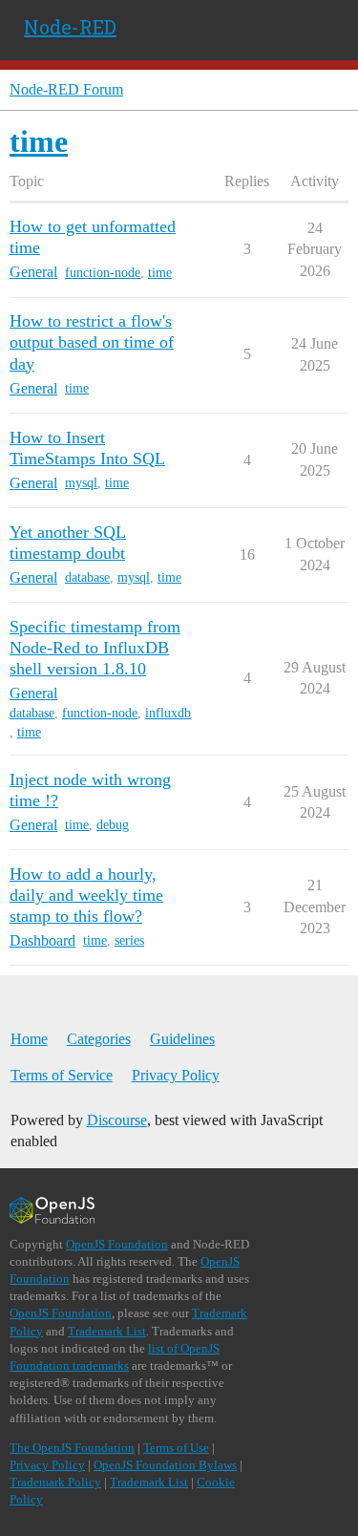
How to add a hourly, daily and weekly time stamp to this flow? (86, 895)
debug (112, 825)
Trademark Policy (55, 1482)
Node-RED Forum (66, 89)
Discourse (117, 1120)
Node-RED (70, 26)
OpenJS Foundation (117, 1244)
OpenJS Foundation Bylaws (165, 1465)
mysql (81, 483)
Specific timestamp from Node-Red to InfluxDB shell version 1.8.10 (95, 647)
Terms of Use (176, 1447)
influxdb (168, 713)
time (160, 273)
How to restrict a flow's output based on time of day (92, 342)
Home (29, 1039)
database (87, 577)
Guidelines (182, 1039)
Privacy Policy (176, 1075)
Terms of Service (62, 1075)
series (129, 940)
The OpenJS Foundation (72, 1447)
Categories (99, 1039)
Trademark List (107, 1331)
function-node (102, 273)
